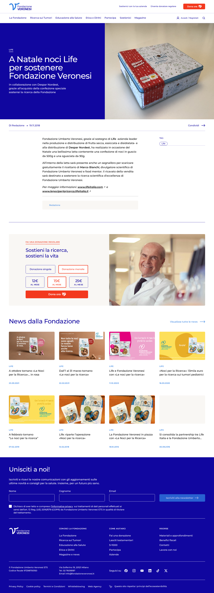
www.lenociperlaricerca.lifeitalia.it (65, 191)
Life (11, 49)
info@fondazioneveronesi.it (80, 573)
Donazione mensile (73, 269)
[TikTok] (158, 571)
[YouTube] (142, 571)
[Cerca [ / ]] (203, 18)
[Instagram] (134, 571)
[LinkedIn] (150, 571)
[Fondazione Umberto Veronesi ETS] (20, 6)
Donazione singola (40, 269)
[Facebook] (126, 571)
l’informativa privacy (62, 506)
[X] (166, 571)
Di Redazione (16, 125)
